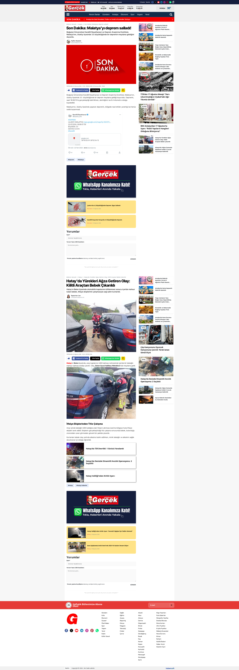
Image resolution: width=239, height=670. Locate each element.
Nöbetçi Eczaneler (162, 631)
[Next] (172, 19)
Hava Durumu (160, 634)
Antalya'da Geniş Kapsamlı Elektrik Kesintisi (163, 36)
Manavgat (141, 655)
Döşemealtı (142, 623)
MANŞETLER (84, 2)
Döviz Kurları (160, 623)
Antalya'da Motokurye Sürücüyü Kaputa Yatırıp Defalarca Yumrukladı (110, 19)
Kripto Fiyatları (161, 628)
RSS (68, 668)
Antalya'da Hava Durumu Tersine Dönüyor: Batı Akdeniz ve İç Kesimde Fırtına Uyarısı (163, 67)
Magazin (122, 626)
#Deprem (71, 160)
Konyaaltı (141, 647)
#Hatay (70, 485)
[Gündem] (156, 82)
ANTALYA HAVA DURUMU (115, 2)
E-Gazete (142, 2)
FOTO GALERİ (103, 2)
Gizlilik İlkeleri (161, 641)
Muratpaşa (141, 657)
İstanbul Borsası (161, 621)
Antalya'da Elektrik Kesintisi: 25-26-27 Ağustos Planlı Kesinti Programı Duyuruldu (162, 27)
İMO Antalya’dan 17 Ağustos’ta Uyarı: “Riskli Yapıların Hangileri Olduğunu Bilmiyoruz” (155, 129)
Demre (140, 621)
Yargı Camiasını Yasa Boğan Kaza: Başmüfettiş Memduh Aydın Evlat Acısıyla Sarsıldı (163, 47)
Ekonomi (104, 618)
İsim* (68, 235)
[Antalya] (156, 113)
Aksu (139, 615)
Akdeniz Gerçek (71, 24)
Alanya (140, 618)
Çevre (122, 634)
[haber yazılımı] (170, 668)
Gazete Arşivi (160, 647)
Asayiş (80, 24)
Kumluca (141, 652)
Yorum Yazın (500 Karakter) (75, 242)
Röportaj (123, 621)
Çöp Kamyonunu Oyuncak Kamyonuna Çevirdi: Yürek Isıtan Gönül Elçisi (155, 350)
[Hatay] (156, 335)
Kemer (140, 641)
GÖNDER (133, 259)
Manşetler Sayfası (162, 618)
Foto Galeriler (161, 615)
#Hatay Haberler (81, 485)
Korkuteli (141, 649)
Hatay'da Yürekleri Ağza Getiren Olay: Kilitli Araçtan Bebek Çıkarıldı (163, 140)
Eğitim (122, 615)
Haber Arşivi (160, 644)
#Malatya (81, 160)
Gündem (104, 613)
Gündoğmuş (142, 634)
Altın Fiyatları (160, 626)
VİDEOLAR (93, 2)
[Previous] (84, 19)
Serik (140, 660)
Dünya (122, 623)
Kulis (103, 615)
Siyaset (104, 621)
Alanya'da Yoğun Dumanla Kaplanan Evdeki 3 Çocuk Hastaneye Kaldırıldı (163, 149)
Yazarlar (148, 2)
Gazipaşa (141, 631)
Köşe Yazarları (161, 613)
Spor (103, 626)
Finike (140, 628)
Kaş (139, 639)
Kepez (140, 644)
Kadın (103, 634)
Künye (158, 636)
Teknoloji (123, 628)
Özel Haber (105, 623)
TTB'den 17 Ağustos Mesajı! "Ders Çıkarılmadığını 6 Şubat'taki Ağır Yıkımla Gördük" (155, 97)
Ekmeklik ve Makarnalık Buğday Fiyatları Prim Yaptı (163, 57)
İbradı (140, 636)
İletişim (158, 639)
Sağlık (122, 613)
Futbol (122, 631)
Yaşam (104, 628)
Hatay (80, 277)
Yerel (103, 631)
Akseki (140, 613)
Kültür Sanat (106, 636)
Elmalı (140, 626)
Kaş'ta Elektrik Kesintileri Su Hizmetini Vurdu (163, 399)
